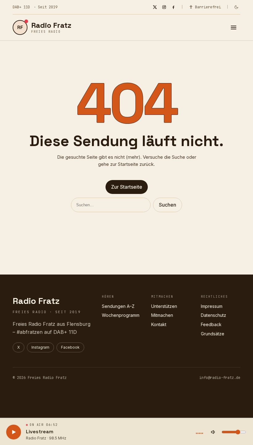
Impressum (211, 306)
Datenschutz (213, 315)
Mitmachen (162, 315)
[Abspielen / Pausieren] (13, 432)
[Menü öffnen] (233, 27)
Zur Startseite (126, 187)
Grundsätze (212, 333)
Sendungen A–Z (118, 306)
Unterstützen (164, 306)
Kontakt (158, 324)
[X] (155, 7)
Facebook (70, 347)
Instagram (40, 347)
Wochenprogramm (120, 315)
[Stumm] (213, 432)
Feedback (211, 324)
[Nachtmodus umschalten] (236, 7)
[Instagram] (164, 7)
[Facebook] (173, 7)
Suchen (167, 205)
